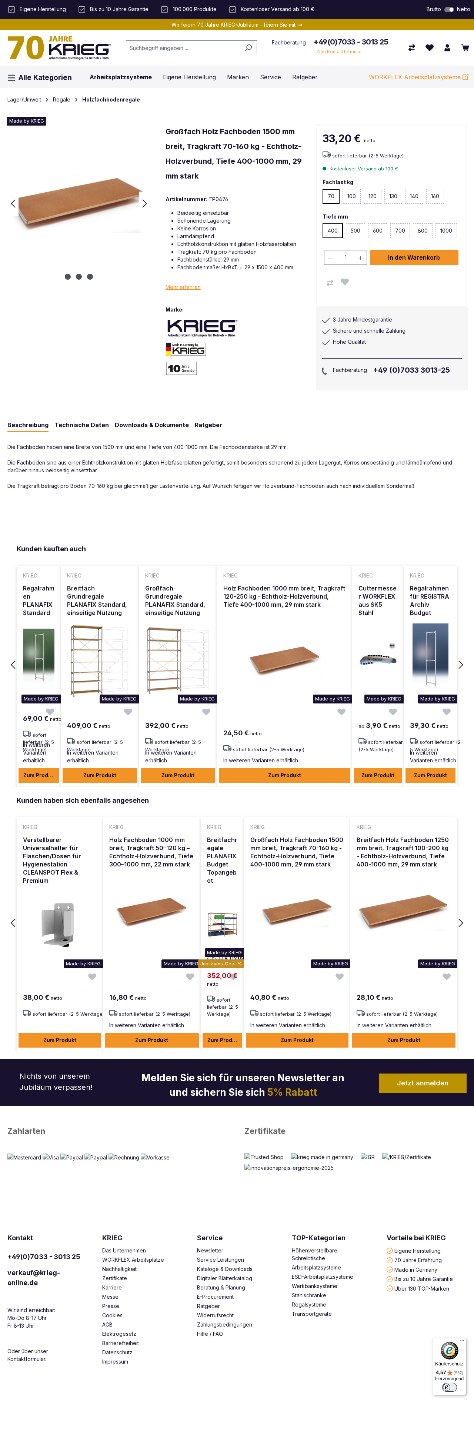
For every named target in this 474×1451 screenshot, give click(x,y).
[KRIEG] (203, 328)
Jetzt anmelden (422, 1083)
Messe (110, 1297)
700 (402, 232)
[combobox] (183, 47)
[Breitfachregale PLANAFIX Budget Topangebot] (222, 925)
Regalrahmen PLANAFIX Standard (38, 600)
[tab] (28, 425)
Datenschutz (117, 1352)
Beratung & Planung (221, 1287)
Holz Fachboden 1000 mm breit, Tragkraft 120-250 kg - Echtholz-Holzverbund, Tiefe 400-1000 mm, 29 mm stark (284, 596)
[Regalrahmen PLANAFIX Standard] (38, 660)
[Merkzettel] (429, 47)
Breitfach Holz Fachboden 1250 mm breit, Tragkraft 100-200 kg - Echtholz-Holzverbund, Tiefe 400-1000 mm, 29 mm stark (403, 852)
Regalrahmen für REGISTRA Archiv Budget (429, 600)
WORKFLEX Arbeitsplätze (133, 1260)
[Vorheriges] (13, 204)
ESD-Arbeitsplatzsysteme (322, 1277)
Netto (463, 9)
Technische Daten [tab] (81, 425)
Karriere (112, 1287)
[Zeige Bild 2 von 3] (79, 277)
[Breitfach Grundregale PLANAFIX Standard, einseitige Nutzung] (100, 660)
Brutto (434, 9)
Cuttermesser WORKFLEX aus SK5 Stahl (377, 600)
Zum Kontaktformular (339, 51)
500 (358, 232)
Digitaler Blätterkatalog (224, 1278)
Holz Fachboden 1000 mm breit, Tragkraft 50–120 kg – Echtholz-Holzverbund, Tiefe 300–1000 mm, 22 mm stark (151, 852)
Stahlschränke (309, 1295)
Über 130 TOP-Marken (421, 1288)
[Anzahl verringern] (330, 257)
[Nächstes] (144, 204)
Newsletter (210, 1250)
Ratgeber (208, 1306)
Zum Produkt (39, 775)
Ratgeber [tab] (208, 425)
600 (380, 232)
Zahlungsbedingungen (224, 1324)
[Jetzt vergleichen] (412, 47)
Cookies (112, 1315)
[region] (237, 665)
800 (425, 232)
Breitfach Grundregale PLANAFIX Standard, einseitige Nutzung (97, 600)
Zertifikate (265, 1131)
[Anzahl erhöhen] (360, 257)
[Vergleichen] (330, 283)
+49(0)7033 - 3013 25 (350, 41)
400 (333, 230)
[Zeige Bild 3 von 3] (90, 277)
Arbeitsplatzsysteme (316, 1267)
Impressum (115, 1361)
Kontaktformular (26, 1359)
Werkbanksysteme (314, 1286)
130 (395, 198)
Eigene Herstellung (417, 1250)
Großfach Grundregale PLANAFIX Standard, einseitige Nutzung (175, 600)
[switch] (449, 10)
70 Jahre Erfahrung (418, 1260)
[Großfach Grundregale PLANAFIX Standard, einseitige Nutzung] (178, 660)
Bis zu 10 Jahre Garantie (423, 1279)
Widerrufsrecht (215, 1315)
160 (437, 198)
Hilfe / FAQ (210, 1334)
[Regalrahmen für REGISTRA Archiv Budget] (430, 660)
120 (374, 198)
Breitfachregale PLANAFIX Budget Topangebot (222, 860)
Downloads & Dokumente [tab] (152, 425)
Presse (110, 1306)
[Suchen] (248, 47)
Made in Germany (415, 1269)
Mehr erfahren (183, 287)
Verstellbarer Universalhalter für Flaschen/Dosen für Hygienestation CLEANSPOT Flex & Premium (52, 860)
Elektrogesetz (119, 1334)
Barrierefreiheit (120, 1343)
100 (354, 198)
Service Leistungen (220, 1260)
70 (331, 196)
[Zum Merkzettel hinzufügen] (345, 281)
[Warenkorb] (465, 47)
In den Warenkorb (414, 257)
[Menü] (462, 1342)
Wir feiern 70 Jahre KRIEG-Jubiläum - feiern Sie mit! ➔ (237, 24)
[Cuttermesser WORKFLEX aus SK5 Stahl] (377, 660)
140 (416, 198)
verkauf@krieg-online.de (33, 1278)
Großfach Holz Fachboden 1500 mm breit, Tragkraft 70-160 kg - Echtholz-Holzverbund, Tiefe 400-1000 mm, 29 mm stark (296, 852)
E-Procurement (215, 1297)
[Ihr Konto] (447, 47)
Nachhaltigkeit (119, 1269)
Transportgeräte (312, 1314)
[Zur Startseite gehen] (59, 48)
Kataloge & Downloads (225, 1269)
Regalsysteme (309, 1304)
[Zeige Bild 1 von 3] (68, 277)
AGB (107, 1324)
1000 (448, 232)
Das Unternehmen (124, 1250)
